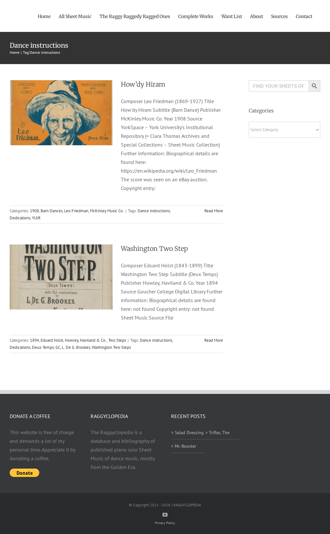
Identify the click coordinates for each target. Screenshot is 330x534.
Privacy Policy (165, 523)
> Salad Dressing (187, 432)
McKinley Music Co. (107, 211)
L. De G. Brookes (76, 347)
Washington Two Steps (111, 347)
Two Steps (117, 340)
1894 (34, 340)
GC (57, 347)
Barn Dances (52, 211)
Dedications (20, 218)
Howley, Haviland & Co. (86, 340)
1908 (34, 211)
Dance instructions (154, 211)
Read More (213, 211)
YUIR (36, 218)
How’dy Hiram (143, 84)
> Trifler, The (217, 432)
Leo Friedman (76, 211)
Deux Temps (43, 347)
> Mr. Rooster (183, 446)
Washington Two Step (154, 248)
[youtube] (165, 514)
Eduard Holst (52, 340)
